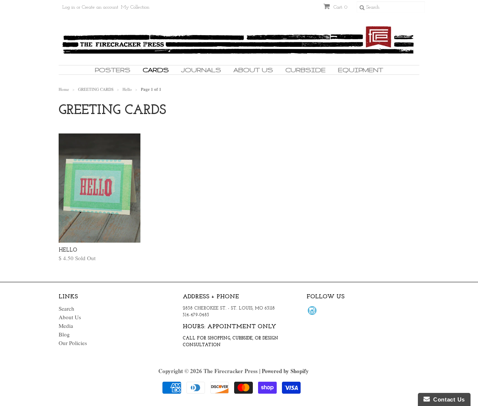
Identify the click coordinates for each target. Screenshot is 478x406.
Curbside (305, 69)
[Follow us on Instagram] (313, 312)
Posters (112, 69)
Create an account (100, 7)
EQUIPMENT (360, 69)
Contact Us (447, 399)
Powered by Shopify (285, 371)
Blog (64, 334)
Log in (68, 7)
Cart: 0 (339, 7)
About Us (253, 69)
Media (66, 325)
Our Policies (73, 343)
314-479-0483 (196, 315)
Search (66, 308)
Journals (201, 69)
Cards (156, 69)
